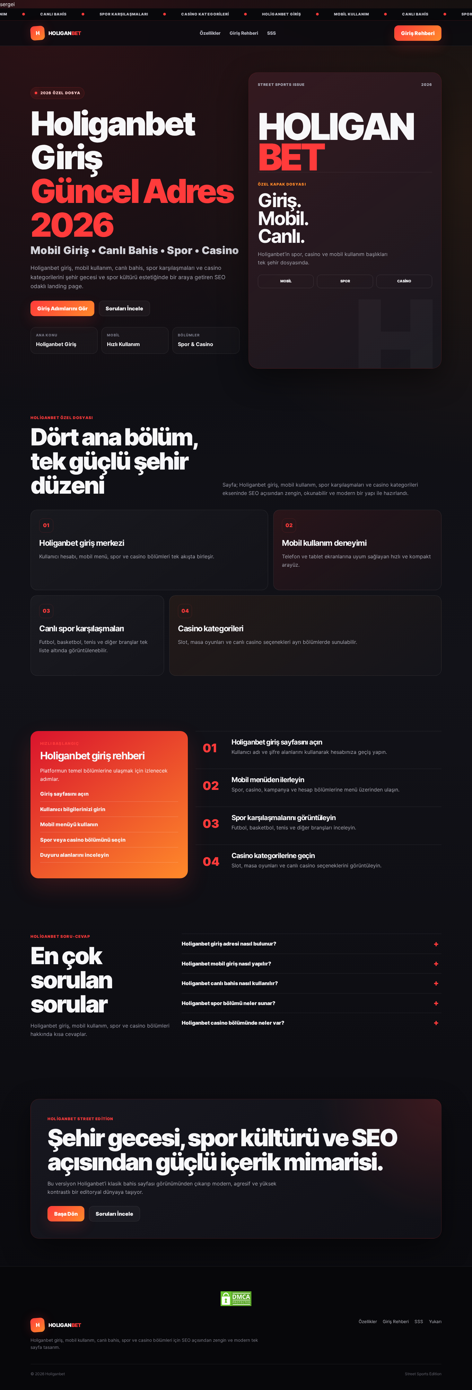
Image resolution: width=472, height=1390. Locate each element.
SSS (271, 33)
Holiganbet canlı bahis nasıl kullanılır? (230, 983)
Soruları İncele (124, 308)
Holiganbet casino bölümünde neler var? (233, 1023)
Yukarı (435, 1321)
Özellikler (210, 33)
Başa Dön (66, 1214)
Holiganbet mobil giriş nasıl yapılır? (226, 963)
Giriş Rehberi (244, 33)
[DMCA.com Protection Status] (236, 1299)
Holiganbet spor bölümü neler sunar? (228, 1003)
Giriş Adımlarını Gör (62, 308)
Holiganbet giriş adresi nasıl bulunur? (229, 943)
